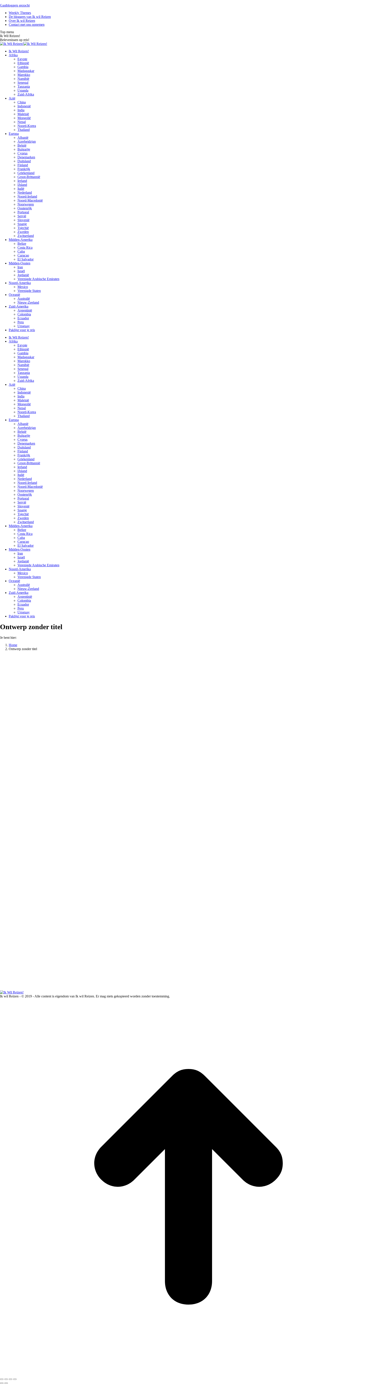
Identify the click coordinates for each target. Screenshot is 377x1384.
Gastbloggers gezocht (15, 5)
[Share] (6, 1379)
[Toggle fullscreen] (10, 1379)
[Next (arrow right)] (6, 1383)
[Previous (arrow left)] (1, 1383)
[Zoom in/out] (15, 1379)
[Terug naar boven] (188, 1374)
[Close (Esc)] (1, 1379)
